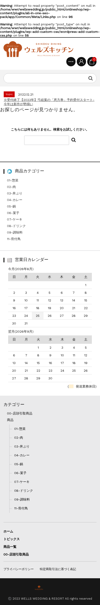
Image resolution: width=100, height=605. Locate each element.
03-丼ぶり (14, 193)
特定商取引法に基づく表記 (58, 569)
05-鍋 (11, 206)
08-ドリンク (16, 226)
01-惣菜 (12, 180)
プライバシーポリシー (18, 569)
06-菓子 (13, 213)
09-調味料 (15, 232)
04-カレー (14, 200)
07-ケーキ (14, 219)
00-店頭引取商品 (19, 413)
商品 (10, 420)
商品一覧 (10, 546)
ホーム (8, 531)
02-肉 (11, 187)
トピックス (11, 539)
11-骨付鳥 (14, 239)
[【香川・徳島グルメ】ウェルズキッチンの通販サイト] (38, 49)
